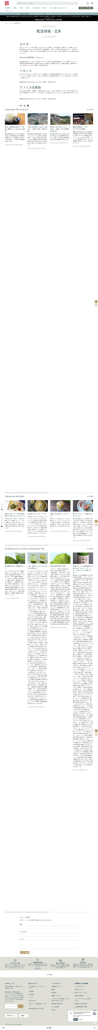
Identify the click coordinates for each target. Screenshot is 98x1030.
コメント (22, 939)
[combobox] (47, 3)
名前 (21, 924)
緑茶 (21, 8)
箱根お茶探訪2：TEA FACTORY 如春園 (80, 128)
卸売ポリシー (78, 989)
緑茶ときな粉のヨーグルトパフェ (60, 515)
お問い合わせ (32, 1000)
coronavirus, (46, 26)
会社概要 (31, 991)
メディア (31, 997)
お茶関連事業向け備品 (81, 1006)
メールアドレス (23, 931)
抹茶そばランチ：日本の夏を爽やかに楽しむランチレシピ (15, 515)
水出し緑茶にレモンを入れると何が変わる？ (37, 567)
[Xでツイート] (24, 105)
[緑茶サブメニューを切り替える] (24, 8)
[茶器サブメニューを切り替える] (47, 8)
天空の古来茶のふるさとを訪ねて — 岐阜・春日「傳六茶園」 (37, 129)
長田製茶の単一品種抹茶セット (15, 567)
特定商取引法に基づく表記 (36, 1008)
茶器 (44, 8)
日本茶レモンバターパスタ (37, 514)
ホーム (6, 23)
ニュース (11, 23)
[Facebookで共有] (28, 105)
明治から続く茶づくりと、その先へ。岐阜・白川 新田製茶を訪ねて (60, 129)
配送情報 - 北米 (17, 23)
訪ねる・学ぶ (62, 8)
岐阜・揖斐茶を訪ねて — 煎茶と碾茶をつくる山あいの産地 (15, 129)
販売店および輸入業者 (81, 1003)
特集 (15, 8)
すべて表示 (90, 109)
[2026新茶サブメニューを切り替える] (11, 8)
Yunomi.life (10, 1024)
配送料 (53, 989)
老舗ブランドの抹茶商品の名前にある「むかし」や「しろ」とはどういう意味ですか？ (83, 569)
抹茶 (27, 8)
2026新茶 (7, 8)
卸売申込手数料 (79, 995)
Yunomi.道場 (83, 967)
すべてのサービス (80, 986)
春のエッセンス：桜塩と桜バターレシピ (83, 515)
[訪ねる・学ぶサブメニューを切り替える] (67, 8)
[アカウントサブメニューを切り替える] (12, 11)
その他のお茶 (36, 8)
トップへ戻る (49, 974)
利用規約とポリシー (57, 986)
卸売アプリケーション (81, 992)
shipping (53, 26)
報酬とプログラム (56, 995)
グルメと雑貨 (53, 8)
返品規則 (54, 992)
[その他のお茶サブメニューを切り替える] (41, 8)
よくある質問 (55, 1006)
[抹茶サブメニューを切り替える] (30, 8)
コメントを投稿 (24, 952)
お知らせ (54, 1009)
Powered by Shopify (17, 1024)
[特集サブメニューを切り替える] (17, 8)
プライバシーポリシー (12, 997)
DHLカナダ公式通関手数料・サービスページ (32, 57)
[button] (92, 3)
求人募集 (31, 994)
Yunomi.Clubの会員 (24, 14)
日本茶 (89, 964)
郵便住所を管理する (57, 1003)
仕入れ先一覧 (38, 968)
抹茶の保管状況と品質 (58, 566)
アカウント (8, 11)
